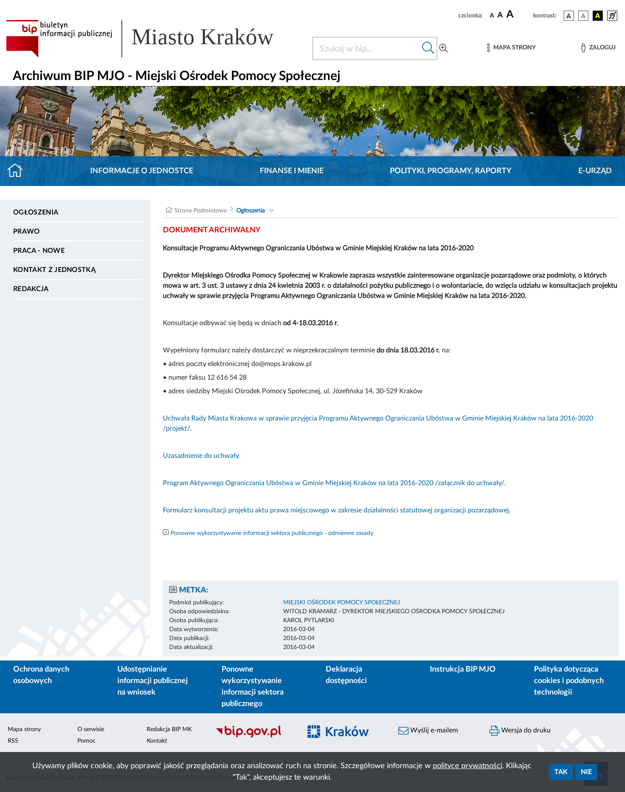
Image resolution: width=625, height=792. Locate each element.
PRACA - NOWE (39, 250)
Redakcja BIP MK (169, 729)
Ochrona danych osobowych (41, 675)
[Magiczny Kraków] (345, 737)
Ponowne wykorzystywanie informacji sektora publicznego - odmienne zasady (271, 533)
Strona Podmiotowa (200, 211)
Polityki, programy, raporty (450, 171)
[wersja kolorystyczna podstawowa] (568, 15)
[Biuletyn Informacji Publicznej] (254, 736)
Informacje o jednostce (141, 171)
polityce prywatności (467, 766)
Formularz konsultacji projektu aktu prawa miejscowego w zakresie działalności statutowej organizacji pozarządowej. (337, 510)
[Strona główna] (18, 171)
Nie (586, 772)
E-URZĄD (595, 171)
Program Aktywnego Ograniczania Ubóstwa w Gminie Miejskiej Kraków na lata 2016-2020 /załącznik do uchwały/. (334, 483)
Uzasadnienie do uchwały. (201, 455)
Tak (561, 772)
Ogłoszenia (35, 212)
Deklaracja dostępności (346, 675)
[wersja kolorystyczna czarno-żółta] (597, 15)
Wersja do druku (525, 730)
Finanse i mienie (292, 171)
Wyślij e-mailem (433, 730)
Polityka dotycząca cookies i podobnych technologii (569, 681)
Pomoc (86, 741)
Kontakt (157, 741)
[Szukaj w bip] (428, 48)
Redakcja (31, 289)
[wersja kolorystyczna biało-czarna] (583, 15)
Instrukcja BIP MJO (463, 669)
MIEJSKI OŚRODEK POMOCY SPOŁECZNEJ (341, 603)
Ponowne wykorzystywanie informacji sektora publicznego (253, 687)
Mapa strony (24, 729)
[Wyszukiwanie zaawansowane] (443, 48)
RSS (13, 741)
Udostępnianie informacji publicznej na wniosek (152, 681)
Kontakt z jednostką (54, 269)
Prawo (26, 231)
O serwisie (90, 729)
